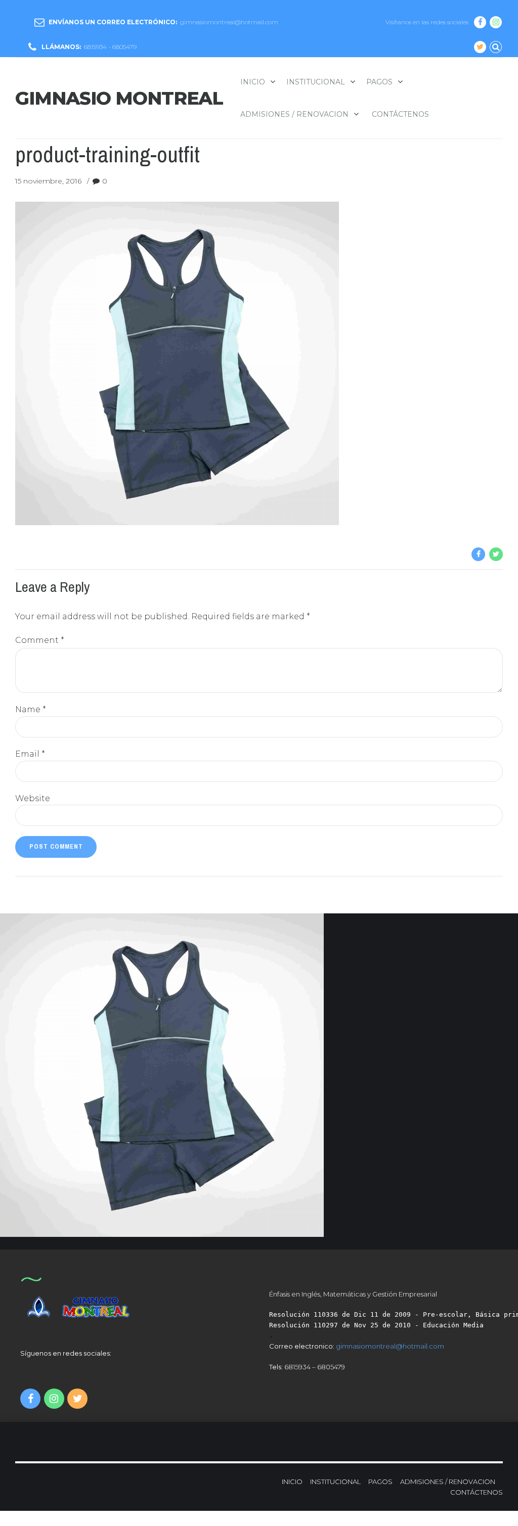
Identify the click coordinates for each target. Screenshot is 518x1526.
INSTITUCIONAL (315, 81)
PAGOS (379, 81)
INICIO (292, 1481)
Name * (30, 709)
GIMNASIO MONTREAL (119, 98)
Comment (39, 640)
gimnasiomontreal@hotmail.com (390, 1346)
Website (32, 798)
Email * (30, 754)
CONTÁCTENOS (400, 114)
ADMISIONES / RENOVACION (294, 114)
